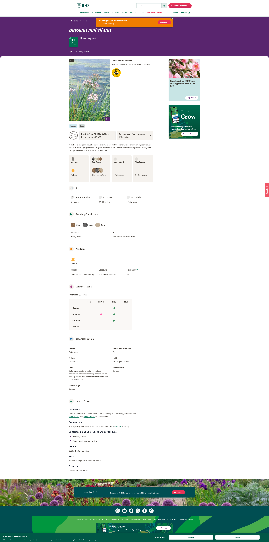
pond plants (74, 416)
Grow (188, 116)
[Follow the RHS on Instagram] (117, 510)
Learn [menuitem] (124, 13)
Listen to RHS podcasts (186, 519)
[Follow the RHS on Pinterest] (151, 510)
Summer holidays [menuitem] (154, 13)
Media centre (173, 519)
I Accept (237, 537)
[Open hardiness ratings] (137, 270)
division (117, 426)
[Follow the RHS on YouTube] (124, 510)
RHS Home (73, 21)
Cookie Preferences (111, 519)
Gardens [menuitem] (115, 13)
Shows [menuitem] (106, 13)
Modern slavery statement (132, 519)
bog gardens (89, 416)
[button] (267, 190)
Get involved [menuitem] (84, 13)
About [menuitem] (175, 13)
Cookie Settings (160, 537)
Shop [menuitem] (142, 13)
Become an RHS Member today (134, 493)
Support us (79, 519)
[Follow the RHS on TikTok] (131, 510)
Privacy (95, 519)
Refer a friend (152, 519)
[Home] (83, 6)
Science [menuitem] (133, 13)
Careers (144, 519)
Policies (120, 519)
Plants (85, 21)
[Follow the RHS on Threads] (138, 510)
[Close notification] (172, 18)
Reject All (191, 537)
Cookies (100, 519)
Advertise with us (163, 519)
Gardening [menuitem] (96, 13)
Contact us (88, 519)
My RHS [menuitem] (184, 13)
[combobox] (148, 5)
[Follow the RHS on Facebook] (144, 510)
